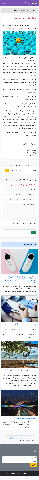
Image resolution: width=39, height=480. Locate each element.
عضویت (33, 465)
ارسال (33, 233)
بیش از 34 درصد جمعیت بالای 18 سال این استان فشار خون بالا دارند (20, 325)
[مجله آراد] (31, 3)
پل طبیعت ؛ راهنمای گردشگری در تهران (26, 418)
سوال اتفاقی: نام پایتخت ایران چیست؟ (24, 224)
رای (7, 170)
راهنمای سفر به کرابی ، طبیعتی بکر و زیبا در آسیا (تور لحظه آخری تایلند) (20, 371)
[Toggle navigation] (3, 3)
